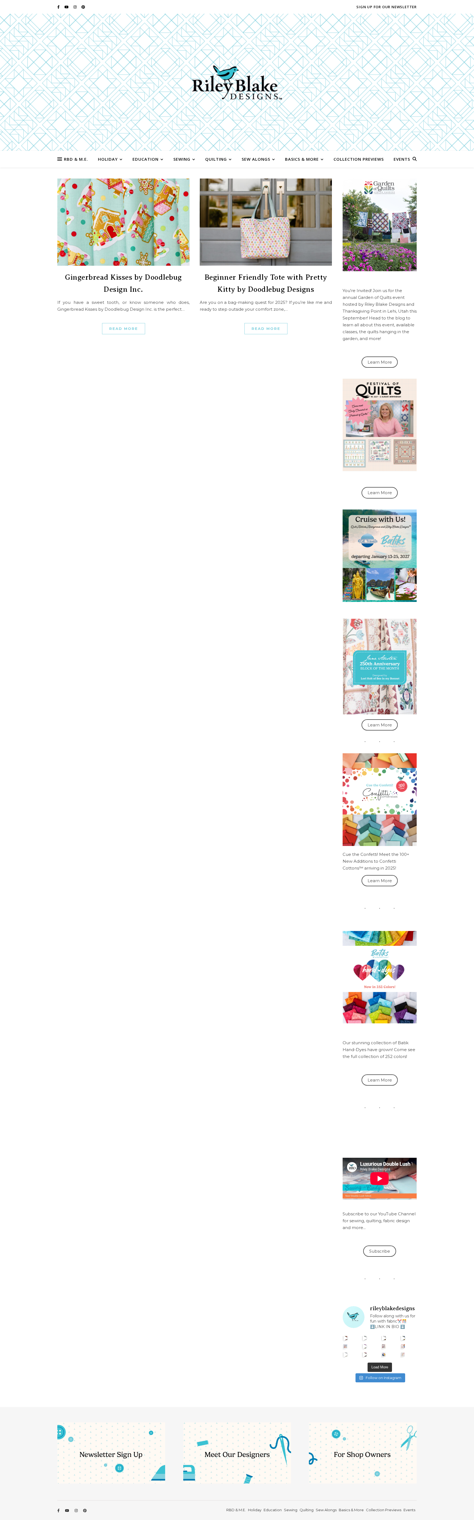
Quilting (216, 159)
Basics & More (302, 159)
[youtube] (66, 7)
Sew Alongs (256, 159)
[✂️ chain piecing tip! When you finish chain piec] (365, 1338)
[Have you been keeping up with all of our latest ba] (384, 1354)
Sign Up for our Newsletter (386, 6)
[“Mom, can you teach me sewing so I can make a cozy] (365, 1354)
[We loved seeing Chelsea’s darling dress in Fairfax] (345, 1338)
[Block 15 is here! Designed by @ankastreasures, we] (345, 1354)
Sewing (181, 159)
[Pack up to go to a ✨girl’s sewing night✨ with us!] (403, 1338)
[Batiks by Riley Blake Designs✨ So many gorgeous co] (365, 1346)
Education (145, 159)
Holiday (108, 159)
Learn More (380, 362)
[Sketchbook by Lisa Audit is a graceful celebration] (403, 1354)
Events (402, 159)
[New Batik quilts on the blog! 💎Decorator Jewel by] (384, 1338)
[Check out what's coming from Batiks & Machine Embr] (403, 1346)
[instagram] (75, 7)
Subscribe (379, 1251)
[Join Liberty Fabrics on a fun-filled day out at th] (345, 1346)
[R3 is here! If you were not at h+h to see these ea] (384, 1346)
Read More (123, 328)
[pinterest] (83, 7)
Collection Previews (359, 159)
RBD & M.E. (76, 159)
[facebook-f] (58, 7)
